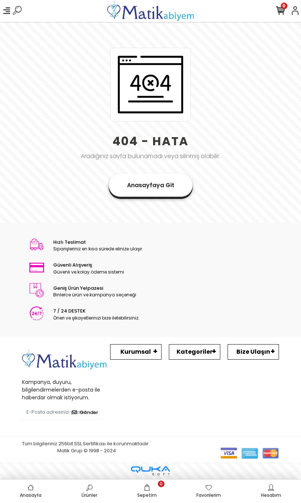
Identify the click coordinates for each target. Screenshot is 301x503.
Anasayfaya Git (150, 185)
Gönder (89, 412)
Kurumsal (135, 351)
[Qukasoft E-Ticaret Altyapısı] (150, 470)
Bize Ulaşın (253, 351)
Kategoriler (195, 351)
